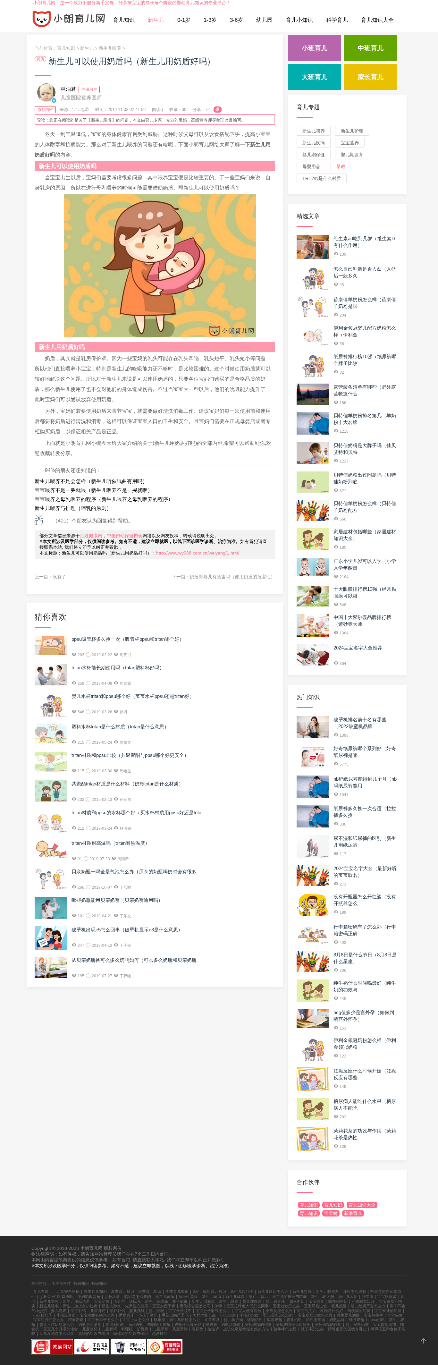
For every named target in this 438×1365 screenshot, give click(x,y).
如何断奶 (297, 1301)
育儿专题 (308, 107)
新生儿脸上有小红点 (80, 1306)
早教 (340, 166)
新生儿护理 (352, 130)
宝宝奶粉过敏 (315, 1306)
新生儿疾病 (313, 142)
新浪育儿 (353, 1213)
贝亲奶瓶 (274, 1320)
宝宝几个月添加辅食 (60, 1329)
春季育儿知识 (95, 1291)
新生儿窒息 (49, 1301)
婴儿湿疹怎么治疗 (278, 1315)
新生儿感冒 (228, 1301)
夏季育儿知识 (122, 1291)
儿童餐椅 (109, 1329)
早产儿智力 (258, 1296)
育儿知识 (124, 20)
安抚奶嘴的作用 (328, 1324)
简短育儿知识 (214, 1291)
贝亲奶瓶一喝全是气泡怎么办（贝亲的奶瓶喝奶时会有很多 (134, 871)
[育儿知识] (68, 20)
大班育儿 (314, 77)
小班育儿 (314, 48)
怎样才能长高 (204, 1315)
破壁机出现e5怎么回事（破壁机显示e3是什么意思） (127, 929)
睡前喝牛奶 (338, 1301)
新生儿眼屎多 (327, 1291)
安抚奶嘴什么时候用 (293, 1324)
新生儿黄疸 (211, 1296)
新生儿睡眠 (49, 1306)
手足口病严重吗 (175, 1315)
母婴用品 (311, 166)
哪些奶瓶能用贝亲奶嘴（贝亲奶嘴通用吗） (117, 900)
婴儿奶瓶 (294, 1320)
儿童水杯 (89, 1329)
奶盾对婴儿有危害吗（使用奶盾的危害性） (232, 576)
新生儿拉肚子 (241, 1291)
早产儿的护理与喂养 (289, 1296)
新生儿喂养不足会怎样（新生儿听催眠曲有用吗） (91, 481)
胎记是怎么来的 (137, 1296)
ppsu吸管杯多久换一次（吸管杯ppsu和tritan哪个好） (128, 639)
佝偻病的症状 (358, 1311)
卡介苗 (119, 1301)
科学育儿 (337, 20)
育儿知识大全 (377, 20)
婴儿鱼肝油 (233, 1320)
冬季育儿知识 (177, 1291)
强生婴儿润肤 (348, 1315)
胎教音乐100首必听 (56, 1296)
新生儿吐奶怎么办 (272, 1291)
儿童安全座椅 (68, 1291)
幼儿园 (264, 20)
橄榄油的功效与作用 (130, 1333)
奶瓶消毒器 (315, 1320)
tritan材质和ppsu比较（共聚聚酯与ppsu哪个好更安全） (130, 755)
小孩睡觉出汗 (363, 1301)
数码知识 (81, 1283)
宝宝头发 (395, 1315)
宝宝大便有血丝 (247, 1311)
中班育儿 (370, 48)
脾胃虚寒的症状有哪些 (347, 1329)
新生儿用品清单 (76, 1301)
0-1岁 (183, 20)
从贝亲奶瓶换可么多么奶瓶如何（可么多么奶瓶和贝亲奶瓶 (134, 960)
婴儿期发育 (352, 154)
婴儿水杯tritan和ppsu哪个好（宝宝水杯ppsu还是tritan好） (133, 696)
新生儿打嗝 (302, 1291)
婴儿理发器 (252, 1301)
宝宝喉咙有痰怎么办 (97, 1315)
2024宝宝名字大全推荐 (357, 647)
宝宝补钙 (78, 1311)
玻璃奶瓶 (255, 1320)
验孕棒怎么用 (285, 1329)
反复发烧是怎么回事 (56, 1333)
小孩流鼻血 (66, 1315)
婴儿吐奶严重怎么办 (368, 1306)
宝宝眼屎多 (387, 1296)
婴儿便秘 (156, 1311)
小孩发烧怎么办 (278, 1311)
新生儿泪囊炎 (203, 1301)
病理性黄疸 (188, 1296)
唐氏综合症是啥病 (195, 1306)
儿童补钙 (97, 1311)
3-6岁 (236, 20)
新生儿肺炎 (111, 1306)
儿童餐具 (212, 1320)
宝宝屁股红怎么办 (48, 1320)
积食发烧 (75, 1320)
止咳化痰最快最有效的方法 (246, 1329)
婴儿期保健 (313, 154)
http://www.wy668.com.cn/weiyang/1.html (197, 552)
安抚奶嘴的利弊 (258, 1324)
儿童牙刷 (180, 1329)
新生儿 (156, 20)
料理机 (127, 1329)
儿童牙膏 (160, 1329)
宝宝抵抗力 (306, 1311)
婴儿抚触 (137, 1311)
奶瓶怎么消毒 (89, 1324)
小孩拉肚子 (42, 1315)
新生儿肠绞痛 (156, 1301)
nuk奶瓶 (136, 1324)
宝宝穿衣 (101, 1301)
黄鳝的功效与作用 (93, 1333)
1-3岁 (210, 20)
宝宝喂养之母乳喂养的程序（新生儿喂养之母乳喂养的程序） (104, 499)
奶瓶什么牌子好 (187, 1324)
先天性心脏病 (136, 1306)
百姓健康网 (91, 535)
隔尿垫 (197, 1329)
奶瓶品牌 (337, 1320)
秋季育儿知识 (149, 1291)
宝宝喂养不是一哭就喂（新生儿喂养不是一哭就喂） (94, 490)
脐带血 (367, 1296)
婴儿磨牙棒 (275, 1301)
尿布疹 (159, 1320)
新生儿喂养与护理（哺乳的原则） (73, 508)
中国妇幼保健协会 (125, 535)
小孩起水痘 (249, 1315)
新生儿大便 (348, 1296)
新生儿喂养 (110, 48)
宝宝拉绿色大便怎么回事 (247, 1306)
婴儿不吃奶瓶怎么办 (56, 1324)
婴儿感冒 (339, 1306)
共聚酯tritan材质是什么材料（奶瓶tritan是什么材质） (127, 783)
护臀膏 (142, 1329)
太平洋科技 (61, 1283)
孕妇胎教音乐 (88, 1296)
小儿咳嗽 (227, 1315)
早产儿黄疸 (164, 1296)
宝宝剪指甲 (373, 1315)
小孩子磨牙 (147, 1315)
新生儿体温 (235, 1296)
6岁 (196, 1291)
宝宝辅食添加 (384, 1324)
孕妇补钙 (117, 1311)
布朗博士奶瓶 (158, 1324)
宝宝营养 (350, 142)
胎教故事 (112, 1296)
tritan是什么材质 (321, 178)
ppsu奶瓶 (376, 1320)
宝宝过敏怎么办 (286, 1306)
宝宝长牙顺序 (179, 1311)
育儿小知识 (299, 20)
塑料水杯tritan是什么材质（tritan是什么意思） (120, 726)
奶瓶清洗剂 (230, 1324)
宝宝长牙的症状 (388, 1311)
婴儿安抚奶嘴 (357, 1324)
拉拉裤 (213, 1329)
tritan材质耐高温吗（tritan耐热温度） (111, 843)
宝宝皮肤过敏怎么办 (315, 1315)
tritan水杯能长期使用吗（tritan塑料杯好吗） (118, 667)
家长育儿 (370, 77)
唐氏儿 (135, 1301)
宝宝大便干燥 (163, 1306)
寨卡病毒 (180, 1301)
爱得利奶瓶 (115, 1324)
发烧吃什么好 (331, 1311)
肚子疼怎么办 (312, 1329)
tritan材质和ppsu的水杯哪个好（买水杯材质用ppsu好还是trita (136, 812)
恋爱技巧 (159, 1333)
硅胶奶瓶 (356, 1320)
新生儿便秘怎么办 (184, 1320)
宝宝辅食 (316, 1301)
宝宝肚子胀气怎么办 (213, 1311)
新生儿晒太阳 (322, 1296)
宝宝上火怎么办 (135, 1320)
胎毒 (218, 1306)
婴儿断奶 (58, 1311)
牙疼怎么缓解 (354, 1291)
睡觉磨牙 (126, 1315)
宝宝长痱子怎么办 (103, 1320)
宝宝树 (331, 1213)
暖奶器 (211, 1324)
